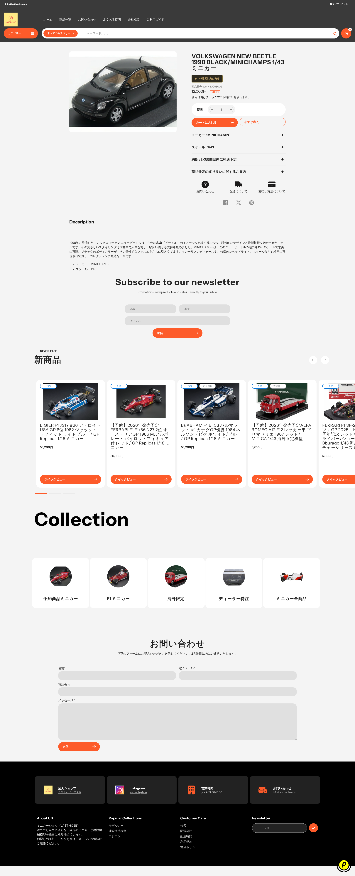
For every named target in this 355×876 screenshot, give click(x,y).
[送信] (313, 827)
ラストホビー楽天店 (69, 792)
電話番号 (64, 684)
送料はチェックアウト (211, 97)
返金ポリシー (189, 847)
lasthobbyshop (138, 792)
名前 (61, 668)
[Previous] (313, 360)
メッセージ (66, 700)
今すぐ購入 (251, 122)
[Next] (325, 360)
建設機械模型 (117, 831)
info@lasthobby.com (16, 4)
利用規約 (186, 841)
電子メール (187, 668)
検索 (183, 825)
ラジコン (115, 836)
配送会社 (186, 831)
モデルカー (116, 825)
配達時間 (186, 836)
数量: (200, 109)
